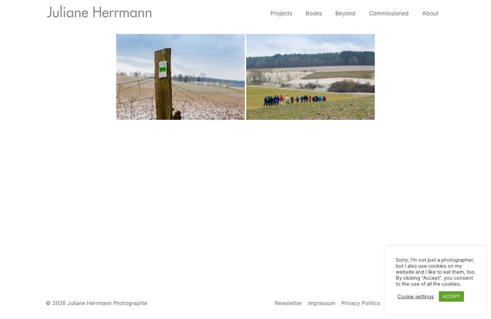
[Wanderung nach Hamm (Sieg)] (180, 77)
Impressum (321, 303)
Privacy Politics (360, 303)
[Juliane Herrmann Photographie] (99, 13)
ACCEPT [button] (451, 296)
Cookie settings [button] (415, 297)
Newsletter (288, 303)
